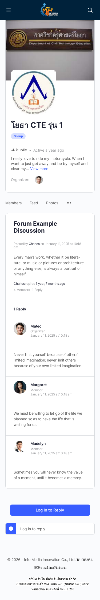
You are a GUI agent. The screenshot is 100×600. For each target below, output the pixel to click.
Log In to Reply (50, 510)
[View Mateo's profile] (20, 328)
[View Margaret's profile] (20, 387)
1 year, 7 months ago (50, 284)
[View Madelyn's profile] (20, 446)
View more (39, 168)
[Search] (90, 10)
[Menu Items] (68, 200)
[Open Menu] (8, 10)
